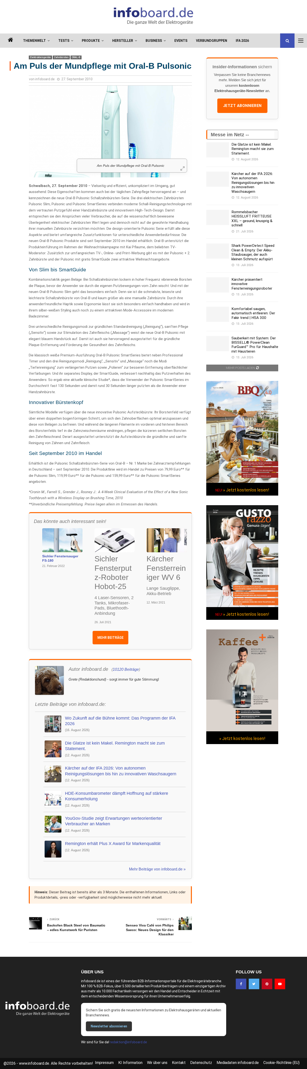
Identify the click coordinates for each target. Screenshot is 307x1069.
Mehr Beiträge (110, 638)
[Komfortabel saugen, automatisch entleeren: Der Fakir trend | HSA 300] (217, 314)
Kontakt (179, 1062)
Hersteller (122, 41)
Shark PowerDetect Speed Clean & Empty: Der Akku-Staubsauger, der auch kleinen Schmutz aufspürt (252, 252)
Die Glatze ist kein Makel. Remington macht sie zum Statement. (115, 746)
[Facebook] (241, 984)
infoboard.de (45, 79)
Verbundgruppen (211, 41)
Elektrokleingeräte (40, 57)
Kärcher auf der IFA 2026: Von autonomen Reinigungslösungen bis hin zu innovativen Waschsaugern (120, 771)
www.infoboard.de (34, 1063)
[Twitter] (254, 984)
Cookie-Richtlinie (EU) (281, 1062)
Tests (63, 41)
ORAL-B (76, 57)
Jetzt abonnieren (242, 105)
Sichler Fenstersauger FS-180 (60, 558)
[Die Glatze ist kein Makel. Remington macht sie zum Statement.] (217, 149)
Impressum (104, 1062)
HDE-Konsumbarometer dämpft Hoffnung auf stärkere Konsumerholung (116, 796)
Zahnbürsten (61, 57)
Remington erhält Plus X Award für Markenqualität (112, 843)
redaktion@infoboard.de (128, 1042)
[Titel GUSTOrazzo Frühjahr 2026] (242, 606)
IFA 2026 (242, 41)
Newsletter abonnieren (109, 1026)
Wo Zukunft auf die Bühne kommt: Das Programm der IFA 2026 (120, 721)
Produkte (91, 41)
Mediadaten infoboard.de (238, 1062)
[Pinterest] (267, 984)
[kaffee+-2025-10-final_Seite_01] (242, 730)
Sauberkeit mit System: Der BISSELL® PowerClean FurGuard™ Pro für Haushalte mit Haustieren (254, 345)
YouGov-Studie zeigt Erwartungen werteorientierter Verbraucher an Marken (113, 821)
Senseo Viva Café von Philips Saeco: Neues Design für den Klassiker (150, 929)
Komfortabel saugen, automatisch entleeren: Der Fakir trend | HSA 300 (253, 313)
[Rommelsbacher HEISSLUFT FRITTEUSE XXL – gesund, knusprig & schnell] (217, 217)
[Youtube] (280, 984)
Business (154, 41)
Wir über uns (157, 1062)
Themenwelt (34, 41)
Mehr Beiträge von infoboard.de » (157, 869)
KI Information (130, 1062)
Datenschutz (201, 1062)
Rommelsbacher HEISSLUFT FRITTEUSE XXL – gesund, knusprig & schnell (251, 218)
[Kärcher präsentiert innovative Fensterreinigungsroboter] (217, 284)
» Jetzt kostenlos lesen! (246, 489)
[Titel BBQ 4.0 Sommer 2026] (242, 482)
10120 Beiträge (126, 669)
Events (180, 41)
